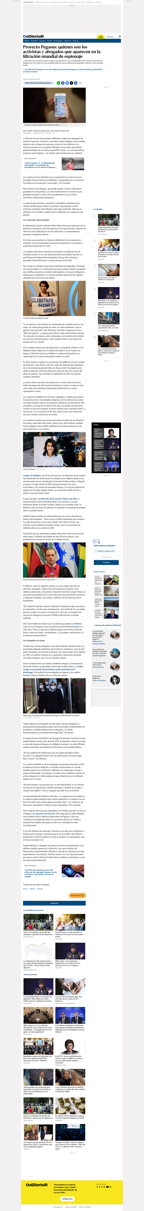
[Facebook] (63, 83)
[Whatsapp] (58, 83)
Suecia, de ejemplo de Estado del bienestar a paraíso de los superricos (38, 933)
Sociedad (42, 41)
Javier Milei (37, 2)
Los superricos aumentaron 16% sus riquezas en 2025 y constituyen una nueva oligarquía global (38, 1144)
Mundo (25, 889)
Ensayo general (70, 2)
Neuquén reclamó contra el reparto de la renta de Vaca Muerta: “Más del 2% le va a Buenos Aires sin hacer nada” (70, 1145)
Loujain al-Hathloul (31, 475)
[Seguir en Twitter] (97, 1187)
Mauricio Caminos (60, 1065)
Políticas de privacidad (71, 1207)
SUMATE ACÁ (67, 1199)
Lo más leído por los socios (33, 910)
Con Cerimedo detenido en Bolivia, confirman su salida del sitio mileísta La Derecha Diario (70, 1089)
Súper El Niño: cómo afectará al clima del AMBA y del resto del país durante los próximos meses (99, 591)
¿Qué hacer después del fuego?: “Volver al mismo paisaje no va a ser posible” (99, 602)
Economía (34, 41)
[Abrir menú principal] (120, 36)
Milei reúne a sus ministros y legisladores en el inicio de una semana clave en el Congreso (67, 963)
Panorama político (62, 2)
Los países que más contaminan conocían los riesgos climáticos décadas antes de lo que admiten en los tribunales (98, 613)
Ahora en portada (30, 974)
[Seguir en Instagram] (104, 1187)
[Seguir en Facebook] (99, 1187)
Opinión (49, 41)
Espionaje (40, 889)
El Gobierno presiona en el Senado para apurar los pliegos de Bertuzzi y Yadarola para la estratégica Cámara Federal (70, 1028)
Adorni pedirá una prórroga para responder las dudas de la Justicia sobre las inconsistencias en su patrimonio (37, 1090)
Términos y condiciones (85, 1207)
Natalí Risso (27, 1149)
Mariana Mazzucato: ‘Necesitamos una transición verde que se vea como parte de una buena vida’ (99, 580)
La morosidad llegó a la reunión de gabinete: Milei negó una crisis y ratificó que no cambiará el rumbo (38, 998)
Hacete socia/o (101, 37)
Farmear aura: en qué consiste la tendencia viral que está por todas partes (69, 934)
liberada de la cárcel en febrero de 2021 (59, 498)
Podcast (75, 41)
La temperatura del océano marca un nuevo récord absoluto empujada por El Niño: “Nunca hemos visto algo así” (38, 964)
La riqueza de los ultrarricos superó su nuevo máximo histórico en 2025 (69, 1117)
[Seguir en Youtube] (107, 1187)
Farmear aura (78, 2)
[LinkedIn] (75, 83)
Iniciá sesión (110, 36)
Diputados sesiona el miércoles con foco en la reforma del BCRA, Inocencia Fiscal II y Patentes (38, 1058)
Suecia (93, 2)
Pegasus (32, 889)
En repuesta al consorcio (44, 813)
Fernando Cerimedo (53, 2)
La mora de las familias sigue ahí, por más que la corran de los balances (68, 998)
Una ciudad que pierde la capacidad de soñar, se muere (108, 327)
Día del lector (99, 2)
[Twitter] (71, 83)
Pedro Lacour (28, 1003)
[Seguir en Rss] (110, 1187)
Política (26, 41)
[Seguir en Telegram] (102, 1187)
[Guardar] (80, 83)
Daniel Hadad (88, 2)
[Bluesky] (67, 83)
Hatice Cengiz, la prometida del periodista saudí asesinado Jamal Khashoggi (53, 669)
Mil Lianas (68, 41)
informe (78, 623)
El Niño (83, 2)
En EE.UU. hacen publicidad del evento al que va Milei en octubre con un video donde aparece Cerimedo (68, 1059)
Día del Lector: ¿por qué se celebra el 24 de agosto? (107, 279)
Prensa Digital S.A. (58, 1207)
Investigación (58, 41)
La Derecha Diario (44, 2)
